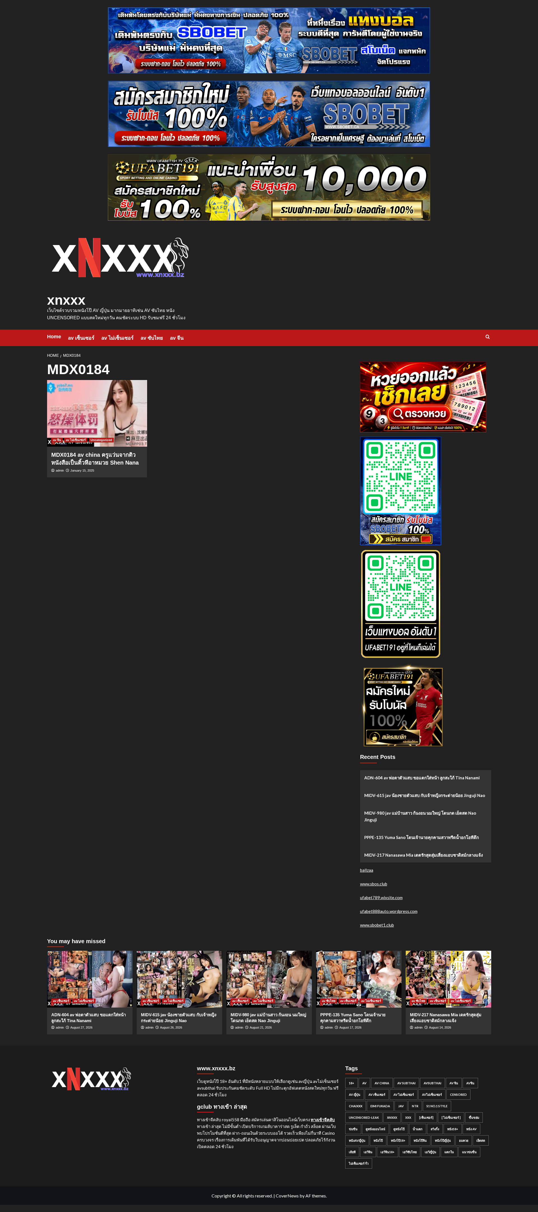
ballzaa (366, 870)
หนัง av (471, 1129)
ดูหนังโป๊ (399, 1129)
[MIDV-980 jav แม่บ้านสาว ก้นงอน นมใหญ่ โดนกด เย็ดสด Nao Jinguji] (269, 979)
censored (458, 1094)
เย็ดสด (480, 1140)
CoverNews (287, 1195)
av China (382, 1083)
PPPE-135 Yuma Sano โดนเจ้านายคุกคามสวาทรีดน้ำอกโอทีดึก (421, 837)
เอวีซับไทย (410, 1152)
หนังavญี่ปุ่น (357, 1140)
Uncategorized (101, 440)
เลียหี (352, 1152)
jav (401, 1106)
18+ (351, 1083)
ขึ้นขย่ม (474, 1117)
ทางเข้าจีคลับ (323, 1119)
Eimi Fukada (380, 1106)
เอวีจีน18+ (388, 1152)
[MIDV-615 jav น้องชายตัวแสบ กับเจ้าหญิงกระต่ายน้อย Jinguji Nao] (179, 979)
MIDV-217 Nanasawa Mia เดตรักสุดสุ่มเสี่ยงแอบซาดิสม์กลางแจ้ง (423, 854)
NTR (415, 1106)
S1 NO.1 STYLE (436, 1106)
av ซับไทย (152, 338)
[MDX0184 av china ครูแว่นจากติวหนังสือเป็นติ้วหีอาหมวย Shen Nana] (97, 413)
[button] (487, 337)
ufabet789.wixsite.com (381, 897)
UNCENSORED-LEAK (364, 1117)
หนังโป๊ (378, 1140)
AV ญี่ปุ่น (354, 1094)
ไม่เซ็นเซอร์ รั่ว (358, 1163)
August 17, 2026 (350, 1027)
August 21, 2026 (261, 1027)
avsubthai (432, 1083)
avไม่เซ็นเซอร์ (432, 1094)
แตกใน (449, 1152)
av (364, 1083)
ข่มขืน (353, 1129)
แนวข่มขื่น (469, 1152)
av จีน (177, 338)
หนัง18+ (452, 1129)
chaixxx (355, 1106)
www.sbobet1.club (377, 924)
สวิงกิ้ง (435, 1129)
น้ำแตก (418, 1129)
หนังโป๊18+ (398, 1140)
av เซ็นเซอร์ (81, 338)
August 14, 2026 (440, 1027)
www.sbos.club (373, 883)
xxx (408, 1117)
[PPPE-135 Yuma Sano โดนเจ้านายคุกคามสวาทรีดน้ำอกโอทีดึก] (359, 979)
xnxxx (66, 300)
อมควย (463, 1140)
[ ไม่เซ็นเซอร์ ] (451, 1117)
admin (60, 470)
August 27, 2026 (81, 1027)
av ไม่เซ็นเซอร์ (117, 338)
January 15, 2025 (82, 470)
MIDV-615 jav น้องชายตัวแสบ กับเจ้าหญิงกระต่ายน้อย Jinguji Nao (424, 795)
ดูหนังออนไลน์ (375, 1129)
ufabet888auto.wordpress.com (389, 911)
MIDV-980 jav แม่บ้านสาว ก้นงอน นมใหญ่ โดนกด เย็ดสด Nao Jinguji (420, 816)
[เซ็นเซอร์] (426, 1117)
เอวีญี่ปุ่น (430, 1152)
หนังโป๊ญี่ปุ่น (443, 1140)
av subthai (406, 1083)
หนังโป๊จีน (420, 1140)
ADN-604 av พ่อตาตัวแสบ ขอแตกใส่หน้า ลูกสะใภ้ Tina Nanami (422, 777)
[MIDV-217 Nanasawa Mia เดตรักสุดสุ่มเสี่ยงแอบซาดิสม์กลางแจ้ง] (448, 979)
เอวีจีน (368, 1152)
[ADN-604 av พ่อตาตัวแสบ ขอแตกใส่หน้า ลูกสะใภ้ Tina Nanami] (90, 979)
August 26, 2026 (171, 1027)
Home (54, 336)
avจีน (470, 1083)
